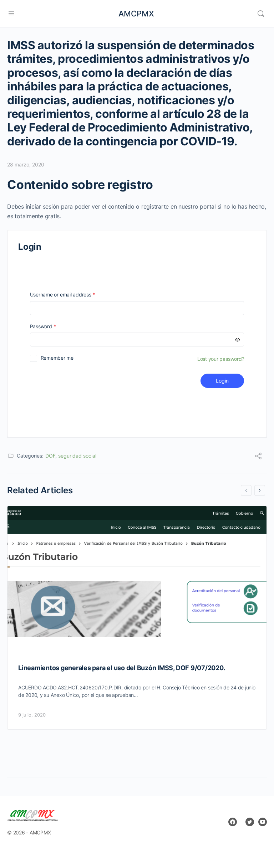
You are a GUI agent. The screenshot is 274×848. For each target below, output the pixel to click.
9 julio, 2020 (32, 715)
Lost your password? (220, 359)
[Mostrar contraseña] (237, 339)
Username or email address (73, 294)
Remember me (57, 358)
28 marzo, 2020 (25, 164)
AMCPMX (136, 13)
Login (222, 381)
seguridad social (77, 456)
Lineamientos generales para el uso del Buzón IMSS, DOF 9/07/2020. (121, 668)
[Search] (261, 13)
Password (53, 326)
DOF (50, 456)
